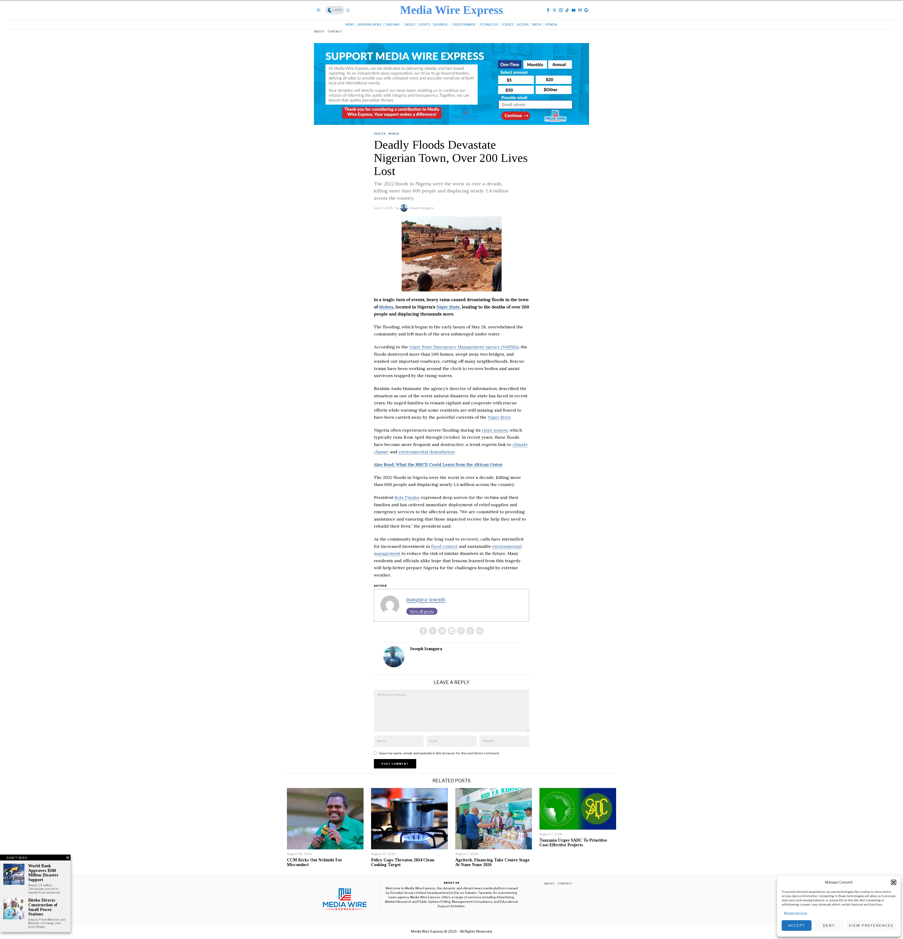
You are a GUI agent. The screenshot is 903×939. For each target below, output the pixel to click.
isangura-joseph (425, 599)
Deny (829, 925)
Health (380, 133)
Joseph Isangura (421, 208)
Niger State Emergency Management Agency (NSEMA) (464, 347)
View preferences (871, 925)
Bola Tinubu (407, 497)
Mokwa (386, 307)
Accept (796, 925)
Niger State (448, 307)
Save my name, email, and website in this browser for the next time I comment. (439, 753)
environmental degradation (426, 451)
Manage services (795, 913)
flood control (444, 546)
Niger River (499, 417)
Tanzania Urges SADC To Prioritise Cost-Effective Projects (573, 842)
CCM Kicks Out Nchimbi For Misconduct (314, 862)
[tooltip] (548, 10)
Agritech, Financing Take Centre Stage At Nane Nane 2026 (492, 862)
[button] (893, 882)
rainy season (495, 430)
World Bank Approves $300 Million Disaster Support (43, 873)
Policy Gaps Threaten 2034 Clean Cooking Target (402, 862)
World (393, 133)
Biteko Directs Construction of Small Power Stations (42, 907)
